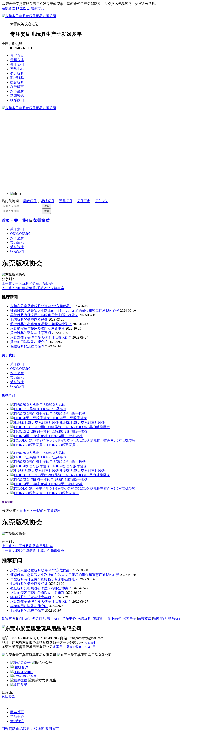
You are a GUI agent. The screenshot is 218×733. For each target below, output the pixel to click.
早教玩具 (30, 201)
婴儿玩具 (17, 73)
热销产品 (8, 395)
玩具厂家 (83, 201)
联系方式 (37, 8)
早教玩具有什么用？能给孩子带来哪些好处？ (44, 315)
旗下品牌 (17, 91)
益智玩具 (17, 82)
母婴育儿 (17, 60)
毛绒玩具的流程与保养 (27, 346)
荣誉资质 (41, 220)
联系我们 (17, 100)
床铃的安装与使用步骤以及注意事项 (37, 328)
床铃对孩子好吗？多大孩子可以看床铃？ (41, 337)
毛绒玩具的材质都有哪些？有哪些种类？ (41, 324)
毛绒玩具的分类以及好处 (29, 319)
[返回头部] (18, 685)
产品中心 (17, 69)
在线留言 (8, 8)
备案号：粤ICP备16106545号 (74, 647)
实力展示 (17, 242)
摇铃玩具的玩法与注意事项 (30, 333)
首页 (6, 220)
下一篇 (33, 288)
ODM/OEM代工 (22, 233)
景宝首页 (17, 55)
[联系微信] (19, 680)
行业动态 (23, 618)
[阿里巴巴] (21, 662)
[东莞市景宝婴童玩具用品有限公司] (29, 16)
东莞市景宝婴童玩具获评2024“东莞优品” (40, 306)
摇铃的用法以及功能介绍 (29, 342)
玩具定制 (101, 201)
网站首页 (17, 712)
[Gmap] (89, 642)
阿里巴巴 (23, 8)
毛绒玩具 (17, 78)
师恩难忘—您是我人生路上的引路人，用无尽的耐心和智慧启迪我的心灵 (64, 310)
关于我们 (17, 64)
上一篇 (27, 283)
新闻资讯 (17, 96)
